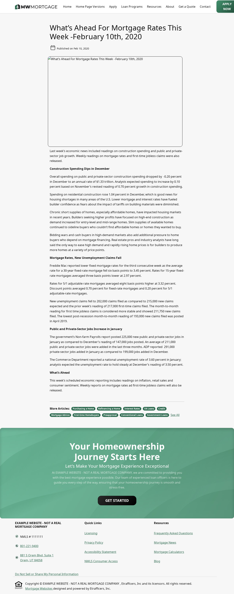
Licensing (90, 533)
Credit (161, 408)
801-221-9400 (29, 546)
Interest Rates (132, 408)
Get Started (117, 500)
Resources (154, 7)
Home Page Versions (90, 7)
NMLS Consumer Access (101, 561)
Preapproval (110, 415)
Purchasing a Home (83, 408)
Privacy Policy (93, 543)
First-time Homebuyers (86, 415)
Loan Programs (132, 7)
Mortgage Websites (39, 589)
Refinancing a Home (109, 408)
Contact (205, 7)
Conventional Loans (132, 415)
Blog (157, 561)
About (170, 7)
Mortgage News (165, 543)
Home (67, 7)
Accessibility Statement (100, 552)
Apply (113, 7)
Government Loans (157, 415)
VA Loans (149, 408)
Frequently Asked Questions (173, 533)
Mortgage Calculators (169, 552)
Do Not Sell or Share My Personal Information (46, 574)
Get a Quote (187, 7)
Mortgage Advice (60, 415)
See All (175, 415)
